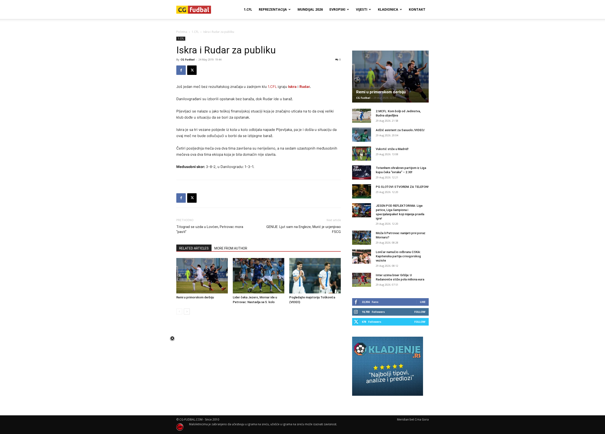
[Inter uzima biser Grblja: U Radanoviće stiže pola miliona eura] (361, 280)
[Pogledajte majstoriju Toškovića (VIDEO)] (315, 275)
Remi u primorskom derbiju (195, 297)
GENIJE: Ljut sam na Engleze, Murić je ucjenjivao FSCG (303, 229)
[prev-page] (179, 311)
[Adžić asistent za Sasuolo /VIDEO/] (361, 135)
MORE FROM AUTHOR (230, 248)
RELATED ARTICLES (194, 248)
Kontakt (417, 9)
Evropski (337, 9)
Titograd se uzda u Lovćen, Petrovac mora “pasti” (209, 229)
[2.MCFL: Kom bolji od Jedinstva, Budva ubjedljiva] (361, 116)
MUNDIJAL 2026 (310, 9)
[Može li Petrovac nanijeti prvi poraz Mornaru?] (361, 238)
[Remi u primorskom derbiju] (202, 275)
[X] (192, 70)
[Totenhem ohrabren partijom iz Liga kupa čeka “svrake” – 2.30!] (361, 172)
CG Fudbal (188, 59)
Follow (419, 312)
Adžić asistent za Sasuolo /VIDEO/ (400, 130)
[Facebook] (181, 70)
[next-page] (187, 311)
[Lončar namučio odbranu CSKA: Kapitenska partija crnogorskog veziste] (361, 256)
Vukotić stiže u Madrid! (392, 149)
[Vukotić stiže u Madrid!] (361, 153)
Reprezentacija (273, 9)
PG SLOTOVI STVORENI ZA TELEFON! (402, 187)
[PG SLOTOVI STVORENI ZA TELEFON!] (361, 191)
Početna (181, 32)
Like (422, 302)
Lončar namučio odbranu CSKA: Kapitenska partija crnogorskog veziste (398, 256)
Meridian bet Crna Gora (413, 419)
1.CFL (248, 9)
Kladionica (388, 9)
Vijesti (361, 9)
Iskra (292, 86)
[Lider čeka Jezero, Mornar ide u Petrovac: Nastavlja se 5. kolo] (258, 275)
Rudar (304, 86)
